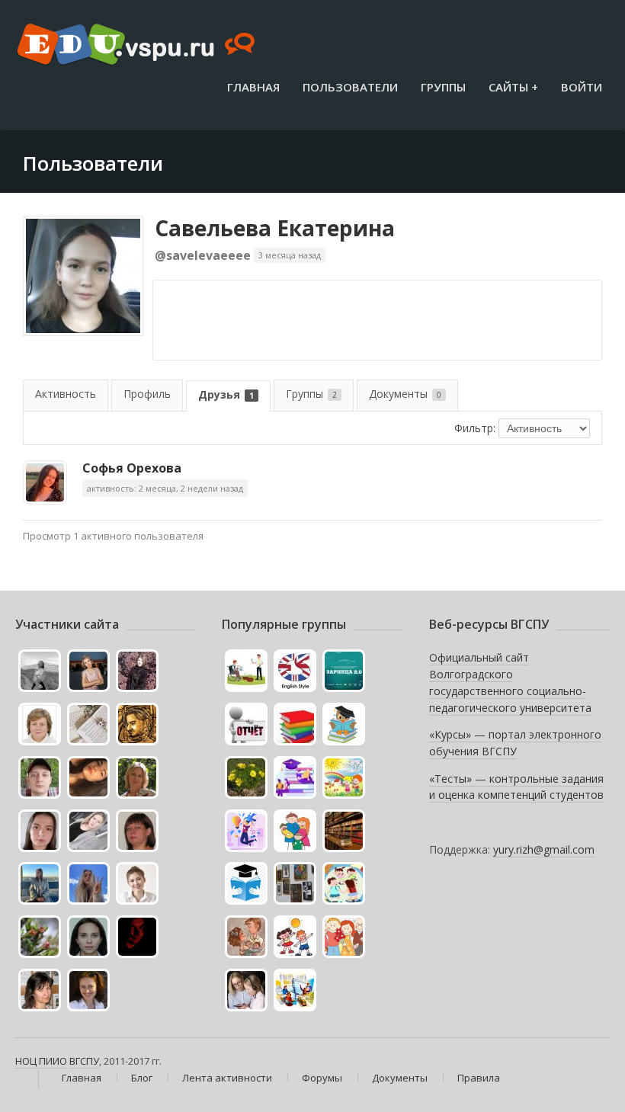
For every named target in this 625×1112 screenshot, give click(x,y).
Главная (253, 87)
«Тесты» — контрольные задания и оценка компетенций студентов (516, 787)
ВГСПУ (84, 1061)
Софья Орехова (131, 468)
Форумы (322, 1078)
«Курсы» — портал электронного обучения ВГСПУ (515, 742)
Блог (141, 1078)
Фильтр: (474, 428)
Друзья (226, 394)
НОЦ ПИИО (41, 1061)
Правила (478, 1078)
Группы (443, 87)
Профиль (147, 393)
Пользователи (350, 87)
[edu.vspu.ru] (137, 46)
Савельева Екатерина (275, 227)
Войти (581, 87)
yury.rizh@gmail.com (544, 849)
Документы (405, 393)
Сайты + (513, 87)
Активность (65, 393)
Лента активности (227, 1078)
